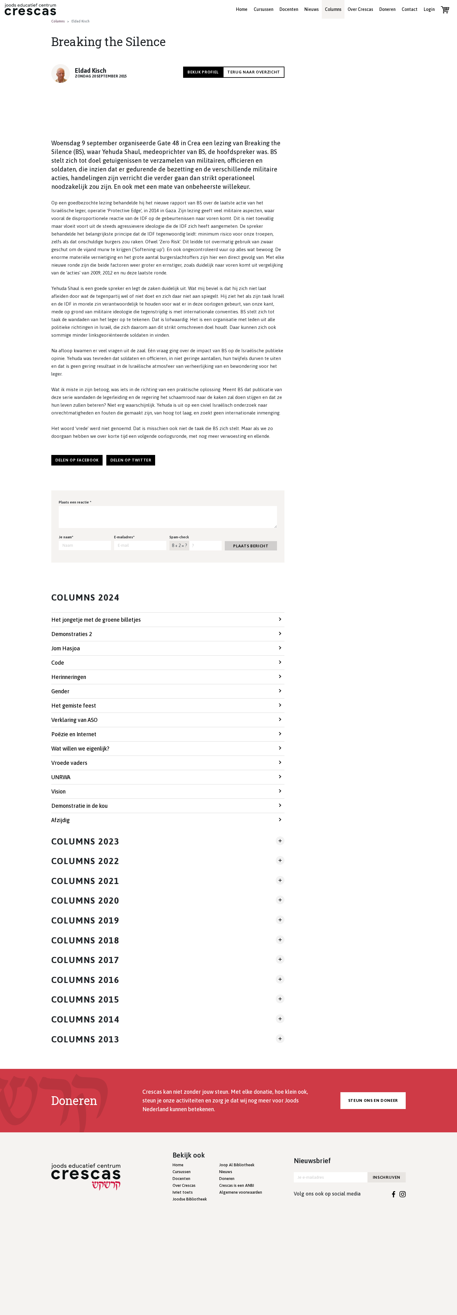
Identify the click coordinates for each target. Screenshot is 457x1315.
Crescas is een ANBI (236, 1185)
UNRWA (60, 777)
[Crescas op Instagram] (402, 1193)
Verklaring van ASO (74, 720)
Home (241, 9)
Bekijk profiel (203, 72)
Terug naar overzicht (253, 72)
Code (57, 662)
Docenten (288, 9)
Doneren (387, 9)
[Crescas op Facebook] (393, 1193)
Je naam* (66, 537)
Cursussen (263, 9)
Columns (333, 9)
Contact (410, 9)
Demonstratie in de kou (79, 806)
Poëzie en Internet (73, 734)
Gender (60, 691)
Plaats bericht (250, 546)
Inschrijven (386, 1177)
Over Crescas (360, 9)
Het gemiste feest (73, 705)
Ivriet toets (183, 1192)
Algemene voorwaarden (240, 1192)
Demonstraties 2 (71, 634)
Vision (58, 791)
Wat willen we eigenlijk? (80, 748)
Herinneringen (68, 677)
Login (429, 9)
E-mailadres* (124, 537)
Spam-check (179, 537)
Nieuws (311, 9)
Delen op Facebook (77, 460)
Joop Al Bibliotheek (236, 1165)
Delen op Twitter (130, 460)
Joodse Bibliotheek (190, 1199)
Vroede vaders (69, 763)
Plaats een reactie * (75, 502)
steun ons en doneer (373, 1100)
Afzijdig (60, 820)
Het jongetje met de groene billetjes (96, 619)
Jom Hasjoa (65, 648)
